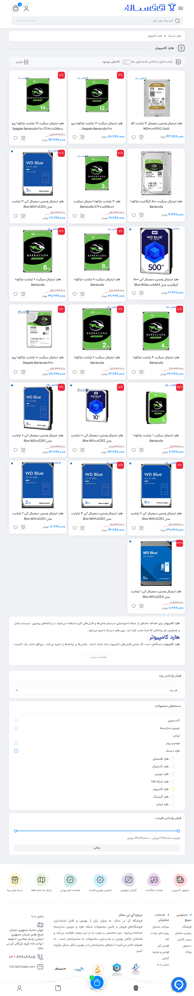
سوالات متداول (160, 927)
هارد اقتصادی (161, 759)
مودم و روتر (173, 743)
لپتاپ (176, 736)
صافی (97, 848)
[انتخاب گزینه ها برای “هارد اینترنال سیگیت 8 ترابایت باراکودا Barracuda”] (82, 294)
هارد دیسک (174, 36)
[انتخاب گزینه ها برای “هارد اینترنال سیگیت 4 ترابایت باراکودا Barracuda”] (141, 372)
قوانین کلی (163, 946)
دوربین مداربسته (170, 728)
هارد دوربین (162, 774)
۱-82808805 (22, 957)
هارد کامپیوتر (161, 789)
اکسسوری (174, 721)
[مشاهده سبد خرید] (16, 8)
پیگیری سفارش (183, 933)
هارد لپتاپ (162, 804)
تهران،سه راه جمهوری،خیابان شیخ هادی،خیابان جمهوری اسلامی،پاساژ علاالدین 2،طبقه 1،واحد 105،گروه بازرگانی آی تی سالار (24, 939)
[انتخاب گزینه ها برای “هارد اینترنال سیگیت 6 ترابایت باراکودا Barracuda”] (23, 294)
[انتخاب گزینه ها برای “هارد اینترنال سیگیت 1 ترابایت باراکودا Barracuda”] (141, 450)
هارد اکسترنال (160, 766)
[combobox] (97, 691)
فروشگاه (186, 927)
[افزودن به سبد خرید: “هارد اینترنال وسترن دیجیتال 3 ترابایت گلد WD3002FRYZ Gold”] (141, 137)
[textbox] (97, 690)
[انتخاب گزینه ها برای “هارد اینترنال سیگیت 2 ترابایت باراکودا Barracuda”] (82, 372)
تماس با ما (163, 965)
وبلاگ (188, 952)
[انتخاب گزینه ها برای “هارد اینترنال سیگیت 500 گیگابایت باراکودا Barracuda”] (141, 215)
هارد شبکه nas (160, 782)
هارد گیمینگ (161, 797)
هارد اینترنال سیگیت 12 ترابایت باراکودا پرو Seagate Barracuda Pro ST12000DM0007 (97, 129)
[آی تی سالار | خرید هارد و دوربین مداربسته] (149, 8)
